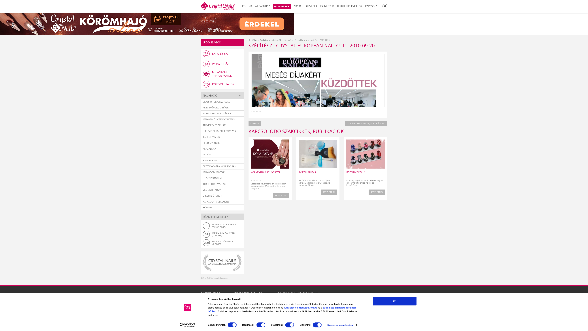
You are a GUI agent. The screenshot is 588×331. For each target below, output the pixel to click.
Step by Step (210, 160)
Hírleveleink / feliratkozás (219, 131)
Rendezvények (211, 142)
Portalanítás (307, 172)
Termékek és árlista (214, 125)
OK (394, 301)
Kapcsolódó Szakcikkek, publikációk (296, 131)
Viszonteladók (212, 189)
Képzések (311, 6)
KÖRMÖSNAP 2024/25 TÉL (265, 172)
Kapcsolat (372, 6)
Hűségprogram (212, 178)
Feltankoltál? (355, 172)
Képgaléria (209, 148)
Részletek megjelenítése (340, 325)
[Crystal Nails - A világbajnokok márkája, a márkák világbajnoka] (222, 262)
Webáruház (262, 6)
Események (327, 6)
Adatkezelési (291, 307)
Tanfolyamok (211, 136)
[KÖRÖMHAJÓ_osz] (294, 23)
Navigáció (210, 95)
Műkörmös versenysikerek (219, 119)
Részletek (281, 195)
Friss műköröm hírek (215, 107)
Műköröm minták (213, 172)
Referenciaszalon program (220, 166)
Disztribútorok (212, 195)
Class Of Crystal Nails (216, 101)
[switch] (260, 324)
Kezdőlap (253, 40)
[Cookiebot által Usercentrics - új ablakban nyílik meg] (187, 325)
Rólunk (247, 6)
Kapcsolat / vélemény (216, 201)
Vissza (255, 123)
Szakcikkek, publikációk (217, 113)
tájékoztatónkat (308, 307)
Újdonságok (212, 42)
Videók (207, 154)
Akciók (298, 6)
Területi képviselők (349, 6)
